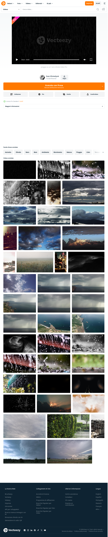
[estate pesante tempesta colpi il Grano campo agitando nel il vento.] (35, 262)
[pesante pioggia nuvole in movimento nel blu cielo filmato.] (19, 283)
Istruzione (8, 506)
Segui (63, 78)
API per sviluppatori (12, 509)
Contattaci (67, 497)
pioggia (79, 152)
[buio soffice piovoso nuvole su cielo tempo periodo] (39, 238)
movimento (58, 152)
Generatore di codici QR (13, 520)
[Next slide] (99, 152)
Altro (96, 509)
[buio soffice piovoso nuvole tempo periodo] (83, 238)
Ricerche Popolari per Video (43, 514)
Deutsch (97, 503)
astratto (8, 152)
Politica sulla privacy (79, 531)
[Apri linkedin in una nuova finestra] (31, 530)
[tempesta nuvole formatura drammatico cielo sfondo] (86, 262)
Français (97, 506)
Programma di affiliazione (45, 500)
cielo (88, 152)
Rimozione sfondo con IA (13, 517)
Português (98, 500)
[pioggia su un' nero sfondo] (19, 170)
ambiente (45, 152)
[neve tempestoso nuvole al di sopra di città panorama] (54, 192)
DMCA (38, 497)
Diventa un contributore (68, 504)
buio (35, 152)
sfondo (18, 152)
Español (97, 497)
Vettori (9, 3)
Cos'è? (21, 101)
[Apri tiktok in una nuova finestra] (38, 530)
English (97, 494)
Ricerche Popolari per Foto (43, 509)
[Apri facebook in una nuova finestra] (25, 530)
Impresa (8, 503)
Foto (19, 3)
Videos (28, 3)
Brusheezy (8, 494)
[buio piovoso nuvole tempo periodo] (83, 192)
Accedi (96, 3)
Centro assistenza (70, 494)
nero (27, 152)
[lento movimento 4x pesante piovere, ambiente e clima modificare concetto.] (54, 170)
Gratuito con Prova (53, 86)
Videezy (7, 500)
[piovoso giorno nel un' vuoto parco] (68, 426)
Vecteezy (8, 497)
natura (69, 152)
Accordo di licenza (42, 494)
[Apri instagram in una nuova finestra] (28, 530)
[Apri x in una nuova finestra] (41, 530)
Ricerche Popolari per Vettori (43, 504)
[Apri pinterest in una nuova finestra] (35, 530)
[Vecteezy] (3, 3)
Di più (49, 3)
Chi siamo (67, 500)
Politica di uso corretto (94, 531)
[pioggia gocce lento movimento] (19, 404)
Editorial (39, 3)
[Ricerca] (96, 9)
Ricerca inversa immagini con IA (14, 513)
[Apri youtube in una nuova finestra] (45, 530)
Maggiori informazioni (12, 106)
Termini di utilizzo (65, 531)
